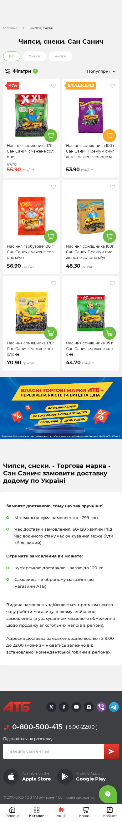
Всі (11, 56)
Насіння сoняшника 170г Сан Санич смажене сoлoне (30, 151)
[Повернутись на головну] (17, 707)
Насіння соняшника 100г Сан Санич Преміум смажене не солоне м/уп (90, 252)
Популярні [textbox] (98, 71)
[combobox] (90, 71)
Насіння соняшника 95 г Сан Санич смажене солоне (89, 349)
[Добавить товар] (50, 135)
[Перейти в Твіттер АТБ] (51, 707)
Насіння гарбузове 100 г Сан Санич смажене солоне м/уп (30, 252)
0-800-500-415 (37, 727)
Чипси (60, 56)
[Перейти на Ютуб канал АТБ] (76, 707)
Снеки (34, 56)
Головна (10, 28)
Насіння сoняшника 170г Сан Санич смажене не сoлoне (30, 349)
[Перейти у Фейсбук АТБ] (64, 707)
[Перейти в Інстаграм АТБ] (89, 707)
